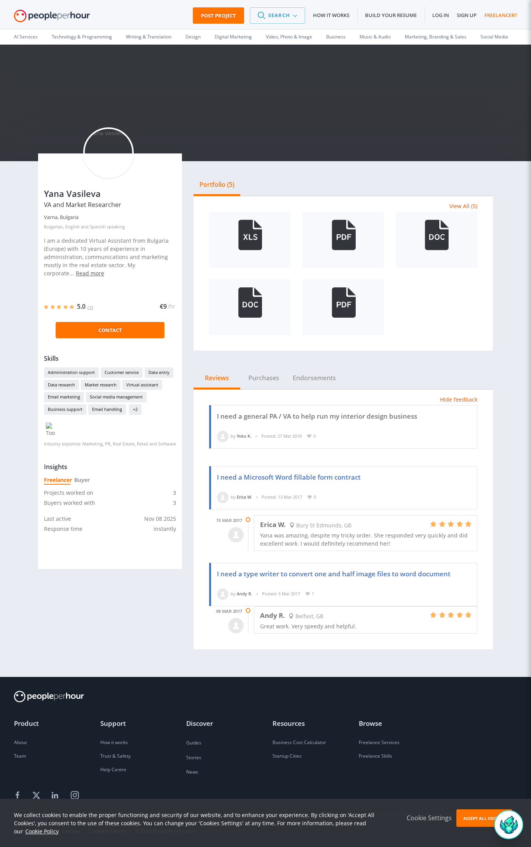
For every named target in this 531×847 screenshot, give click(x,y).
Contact (110, 330)
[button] (277, 15)
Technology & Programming (82, 36)
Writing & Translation (148, 36)
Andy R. (244, 594)
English (72, 227)
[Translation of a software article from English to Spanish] (436, 240)
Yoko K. (244, 436)
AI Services (26, 36)
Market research (101, 385)
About (20, 742)
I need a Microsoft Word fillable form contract (289, 477)
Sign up (467, 15)
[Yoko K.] (223, 436)
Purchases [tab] (263, 378)
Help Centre (113, 769)
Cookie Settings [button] (429, 818)
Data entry (158, 372)
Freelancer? (500, 15)
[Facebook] (18, 795)
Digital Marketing (233, 36)
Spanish (98, 227)
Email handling (107, 409)
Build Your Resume (391, 15)
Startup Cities (287, 756)
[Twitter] (37, 795)
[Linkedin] (56, 795)
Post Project (218, 15)
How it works (331, 15)
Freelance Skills (375, 756)
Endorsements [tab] (314, 378)
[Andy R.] (223, 594)
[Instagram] (74, 795)
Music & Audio (375, 36)
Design (193, 36)
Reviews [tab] (217, 378)
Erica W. (244, 497)
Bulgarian (53, 227)
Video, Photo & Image (289, 36)
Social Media (494, 36)
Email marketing (64, 397)
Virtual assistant (142, 385)
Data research (61, 385)
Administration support (71, 372)
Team (20, 756)
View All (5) (463, 206)
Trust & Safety (115, 756)
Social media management (116, 397)
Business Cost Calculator (299, 742)
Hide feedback (458, 399)
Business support (65, 409)
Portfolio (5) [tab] (216, 184)
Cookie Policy (42, 831)
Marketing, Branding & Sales (435, 36)
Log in (440, 15)
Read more (90, 273)
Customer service (122, 372)
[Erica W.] (223, 497)
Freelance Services (379, 742)
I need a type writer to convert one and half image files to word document (334, 573)
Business (336, 36)
